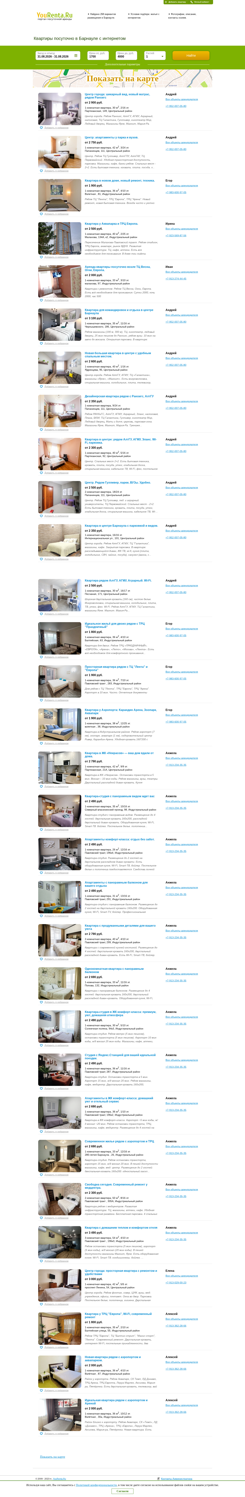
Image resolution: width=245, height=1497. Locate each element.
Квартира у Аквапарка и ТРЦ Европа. (111, 223)
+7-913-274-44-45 (176, 278)
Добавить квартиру (177, 2)
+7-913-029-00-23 (176, 1282)
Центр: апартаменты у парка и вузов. (111, 137)
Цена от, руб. (97, 53)
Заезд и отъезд (46, 53)
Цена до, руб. (125, 53)
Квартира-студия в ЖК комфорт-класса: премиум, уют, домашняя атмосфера (120, 1013)
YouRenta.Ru (59, 1479)
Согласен (122, 1491)
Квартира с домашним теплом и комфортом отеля (121, 1227)
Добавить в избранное (56, 127)
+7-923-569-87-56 (176, 235)
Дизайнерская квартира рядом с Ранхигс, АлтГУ (119, 396)
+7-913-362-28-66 (176, 1325)
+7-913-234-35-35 (176, 764)
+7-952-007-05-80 (176, 106)
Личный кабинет (201, 2)
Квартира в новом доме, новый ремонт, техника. (120, 180)
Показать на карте (52, 1457)
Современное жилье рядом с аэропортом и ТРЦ (119, 1141)
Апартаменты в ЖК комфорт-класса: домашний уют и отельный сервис (119, 1100)
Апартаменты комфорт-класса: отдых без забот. (120, 839)
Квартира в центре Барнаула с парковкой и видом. (121, 525)
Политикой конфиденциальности (96, 1485)
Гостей (150, 53)
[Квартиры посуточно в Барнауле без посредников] (61, 19)
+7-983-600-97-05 (176, 192)
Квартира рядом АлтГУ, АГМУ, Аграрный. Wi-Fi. (118, 580)
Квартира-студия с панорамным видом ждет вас (120, 796)
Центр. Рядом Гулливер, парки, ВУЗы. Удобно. (118, 482)
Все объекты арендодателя (182, 99)
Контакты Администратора (176, 1478)
